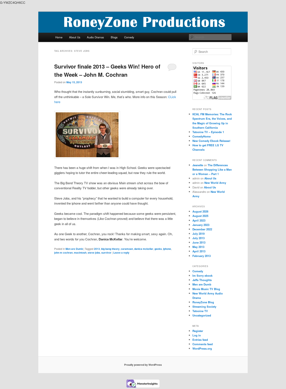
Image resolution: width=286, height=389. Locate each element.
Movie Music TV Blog (206, 289)
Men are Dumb (74, 249)
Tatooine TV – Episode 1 (208, 132)
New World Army (215, 183)
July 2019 (198, 234)
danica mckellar (143, 249)
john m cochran (63, 252)
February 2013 (201, 256)
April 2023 (198, 220)
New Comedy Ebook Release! (211, 141)
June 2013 (198, 242)
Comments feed (202, 344)
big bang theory (110, 249)
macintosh (80, 252)
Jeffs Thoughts (202, 280)
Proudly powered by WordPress (143, 365)
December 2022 (202, 229)
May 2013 (198, 247)
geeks (158, 249)
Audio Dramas (95, 37)
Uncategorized (201, 315)
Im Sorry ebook (202, 275)
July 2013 (198, 238)
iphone (167, 249)
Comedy (129, 37)
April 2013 (198, 251)
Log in (196, 335)
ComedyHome (201, 136)
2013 (97, 249)
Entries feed (200, 340)
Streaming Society (204, 307)
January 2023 (200, 225)
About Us (74, 37)
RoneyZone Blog (203, 302)
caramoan (127, 249)
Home (58, 37)
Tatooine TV (200, 311)
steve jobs (94, 252)
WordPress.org (202, 348)
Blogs (114, 37)
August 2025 (200, 216)
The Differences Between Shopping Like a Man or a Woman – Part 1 (212, 169)
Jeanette (197, 165)
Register (197, 331)
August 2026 (200, 211)
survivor (106, 252)
